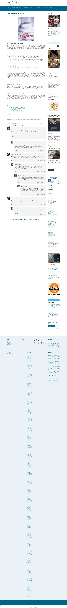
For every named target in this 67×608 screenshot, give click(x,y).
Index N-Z (38, 7)
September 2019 (29, 447)
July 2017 (28, 476)
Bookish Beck (50, 204)
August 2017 (29, 475)
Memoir (51, 366)
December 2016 (29, 484)
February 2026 (29, 360)
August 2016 (29, 489)
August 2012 (29, 543)
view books (58, 183)
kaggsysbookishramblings (15, 154)
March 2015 (29, 508)
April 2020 (29, 439)
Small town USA (38, 119)
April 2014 (29, 520)
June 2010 (29, 572)
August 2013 (29, 529)
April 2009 (29, 588)
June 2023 (29, 396)
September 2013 (29, 528)
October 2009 (29, 581)
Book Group (44, 7)
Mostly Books (50, 246)
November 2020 (29, 431)
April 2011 (29, 561)
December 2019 (29, 444)
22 (43, 344)
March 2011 (29, 562)
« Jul (35, 348)
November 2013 (29, 526)
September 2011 (29, 555)
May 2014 (28, 519)
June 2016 (29, 491)
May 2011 (28, 560)
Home (9, 7)
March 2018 (29, 467)
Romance (51, 374)
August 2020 (29, 435)
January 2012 (29, 551)
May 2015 (28, 506)
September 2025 (29, 366)
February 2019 (29, 455)
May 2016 (28, 492)
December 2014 (29, 511)
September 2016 (29, 488)
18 (36, 344)
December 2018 (29, 457)
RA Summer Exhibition (42, 123)
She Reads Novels (51, 231)
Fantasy (50, 363)
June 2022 (29, 410)
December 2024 (29, 376)
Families (51, 362)
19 (38, 344)
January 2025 (29, 375)
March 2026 (29, 359)
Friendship (54, 363)
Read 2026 (26, 7)
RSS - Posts (8, 352)
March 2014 (29, 521)
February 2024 (29, 387)
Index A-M (32, 7)
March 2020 (29, 440)
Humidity (33, 119)
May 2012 (28, 546)
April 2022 (29, 412)
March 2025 (29, 373)
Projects (51, 7)
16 (45, 343)
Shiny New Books (55, 32)
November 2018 (29, 458)
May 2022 (28, 411)
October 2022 (29, 405)
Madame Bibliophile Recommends (53, 225)
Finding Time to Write (51, 216)
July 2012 (28, 544)
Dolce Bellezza (50, 212)
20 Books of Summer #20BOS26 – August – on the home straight (53, 308)
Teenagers (53, 378)
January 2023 (29, 402)
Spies (50, 378)
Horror (50, 364)
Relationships (51, 372)
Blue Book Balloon (51, 202)
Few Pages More (50, 215)
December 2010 (29, 565)
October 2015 (29, 500)
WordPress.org (9, 344)
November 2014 (29, 512)
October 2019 (29, 446)
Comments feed (9, 343)
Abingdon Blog (50, 242)
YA (56, 380)
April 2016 (29, 493)
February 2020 (29, 441)
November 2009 (29, 580)
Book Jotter (50, 205)
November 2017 (29, 472)
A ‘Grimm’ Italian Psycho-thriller (12, 123)
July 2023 (28, 395)
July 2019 (28, 449)
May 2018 (28, 465)
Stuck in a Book (50, 233)
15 (43, 343)
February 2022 (29, 414)
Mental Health (57, 366)
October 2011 (29, 554)
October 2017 (29, 473)
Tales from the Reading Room (52, 234)
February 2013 (29, 536)
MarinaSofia (50, 314)
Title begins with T (19, 119)
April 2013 (29, 534)
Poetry (58, 371)
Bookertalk (50, 203)
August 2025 (29, 367)
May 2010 (28, 573)
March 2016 (29, 494)
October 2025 (29, 365)
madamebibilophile (51, 317)
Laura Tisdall (50, 223)
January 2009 (29, 591)
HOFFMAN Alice (14, 119)
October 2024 (29, 378)
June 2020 (29, 437)
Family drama (56, 362)
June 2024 (29, 383)
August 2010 (29, 570)
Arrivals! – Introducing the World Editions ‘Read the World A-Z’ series (54, 305)
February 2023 (29, 401)
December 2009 (29, 579)
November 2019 (29, 445)
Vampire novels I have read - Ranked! (54, 279)
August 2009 (29, 583)
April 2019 (29, 453)
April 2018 (29, 466)
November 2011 (29, 553)
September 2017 (29, 474)
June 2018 (29, 464)
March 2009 (29, 589)
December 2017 (29, 471)
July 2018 (28, 463)
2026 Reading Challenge (53, 177)
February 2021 (29, 428)
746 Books (50, 194)
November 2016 (29, 485)
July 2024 (28, 382)
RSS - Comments (9, 353)
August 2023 (29, 394)
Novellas (51, 371)
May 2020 (28, 438)
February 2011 (29, 563)
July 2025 (28, 368)
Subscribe (51, 170)
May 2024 (28, 384)
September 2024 (29, 379)
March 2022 (29, 413)
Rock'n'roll (56, 372)
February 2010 (29, 577)
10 (34, 343)
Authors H (10, 119)
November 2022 (29, 404)
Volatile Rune (50, 237)
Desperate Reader (51, 211)
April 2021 (29, 426)
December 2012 (29, 538)
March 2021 (29, 427)
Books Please (50, 206)
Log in (7, 341)
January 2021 (29, 429)
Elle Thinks (49, 213)
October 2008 (29, 595)
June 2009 (29, 586)
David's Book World (51, 210)
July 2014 (28, 517)
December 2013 (29, 525)
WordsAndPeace (51, 311)
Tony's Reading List (51, 236)
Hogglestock (50, 220)
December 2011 (29, 552)
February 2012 (29, 550)
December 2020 (29, 430)
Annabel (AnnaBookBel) (52, 28)
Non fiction (55, 369)
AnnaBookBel (13, 2)
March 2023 (29, 400)
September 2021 (29, 420)
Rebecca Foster (14, 128)
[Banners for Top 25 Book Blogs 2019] (54, 323)
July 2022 (28, 409)
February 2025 (29, 374)
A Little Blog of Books (51, 198)
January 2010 (29, 578)
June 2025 (29, 369)
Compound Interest (51, 243)
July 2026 (28, 355)
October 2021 (29, 419)
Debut (51, 360)
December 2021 (29, 417)
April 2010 (29, 574)
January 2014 (29, 524)
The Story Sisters (17, 48)
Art (49, 356)
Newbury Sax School (51, 248)
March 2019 (29, 454)
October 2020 (29, 432)
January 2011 (29, 564)
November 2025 (29, 364)
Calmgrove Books (51, 209)
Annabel (52, 179)
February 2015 (29, 509)
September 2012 (29, 542)
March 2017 (29, 481)
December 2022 (29, 403)
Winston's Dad (50, 238)
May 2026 (28, 357)
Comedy (54, 356)
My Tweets (50, 187)
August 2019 (29, 448)
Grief (57, 363)
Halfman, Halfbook (51, 217)
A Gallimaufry (50, 195)
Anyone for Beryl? (51, 270)
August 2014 (29, 516)
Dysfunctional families (52, 361)
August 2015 (29, 502)
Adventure (58, 355)
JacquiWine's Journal (51, 221)
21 (41, 344)
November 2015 (29, 499)
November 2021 (29, 418)
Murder (52, 368)
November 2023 (29, 391)
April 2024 (29, 385)
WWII (53, 380)
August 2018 (29, 462)
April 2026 (29, 358)
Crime (55, 358)
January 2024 (29, 388)
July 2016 (28, 490)
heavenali (12, 198)
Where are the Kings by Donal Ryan (53, 345)
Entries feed (8, 342)
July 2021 (28, 422)
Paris (55, 371)
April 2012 (29, 547)
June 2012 (29, 545)
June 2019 (29, 450)
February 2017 (29, 482)
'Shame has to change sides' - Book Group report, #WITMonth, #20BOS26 (53, 275)
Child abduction (27, 119)
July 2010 (28, 571)
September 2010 (29, 569)
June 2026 (29, 356)
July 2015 (28, 503)
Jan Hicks (49, 307)
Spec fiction (57, 377)
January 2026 (29, 361)
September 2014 (29, 515)
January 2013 (29, 537)
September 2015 (29, 501)
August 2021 (29, 421)
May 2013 (28, 533)
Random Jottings (50, 227)
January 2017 (29, 483)
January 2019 (29, 456)
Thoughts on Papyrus (51, 235)
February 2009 (29, 590)
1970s (54, 355)
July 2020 (28, 436)
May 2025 (28, 370)
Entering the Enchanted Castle (53, 214)
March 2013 (29, 535)
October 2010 (29, 568)
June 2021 (29, 423)
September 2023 (29, 393)
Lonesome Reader (51, 224)
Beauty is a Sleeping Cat (52, 201)
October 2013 (29, 527)
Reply (16, 150)
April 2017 (29, 480)
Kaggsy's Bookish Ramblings (52, 222)
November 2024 (29, 377)
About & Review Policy (17, 7)
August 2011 (29, 556)
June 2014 (29, 518)
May (35, 119)
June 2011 (29, 559)
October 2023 (29, 392)
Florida (31, 119)
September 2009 (29, 582)
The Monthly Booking (51, 226)
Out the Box (11, 602)
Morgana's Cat (50, 245)
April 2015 (29, 507)
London (57, 364)
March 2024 (29, 386)
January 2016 (29, 497)
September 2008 (29, 596)
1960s (50, 355)
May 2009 (28, 587)
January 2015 (29, 510)
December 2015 (29, 498)
